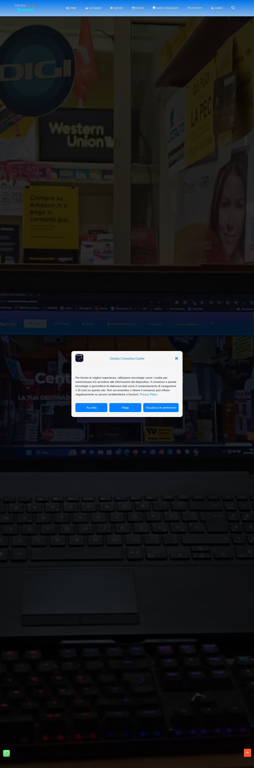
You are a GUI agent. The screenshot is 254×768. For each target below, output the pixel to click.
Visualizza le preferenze (160, 407)
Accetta (91, 407)
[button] (177, 358)
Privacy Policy (148, 394)
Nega (125, 407)
